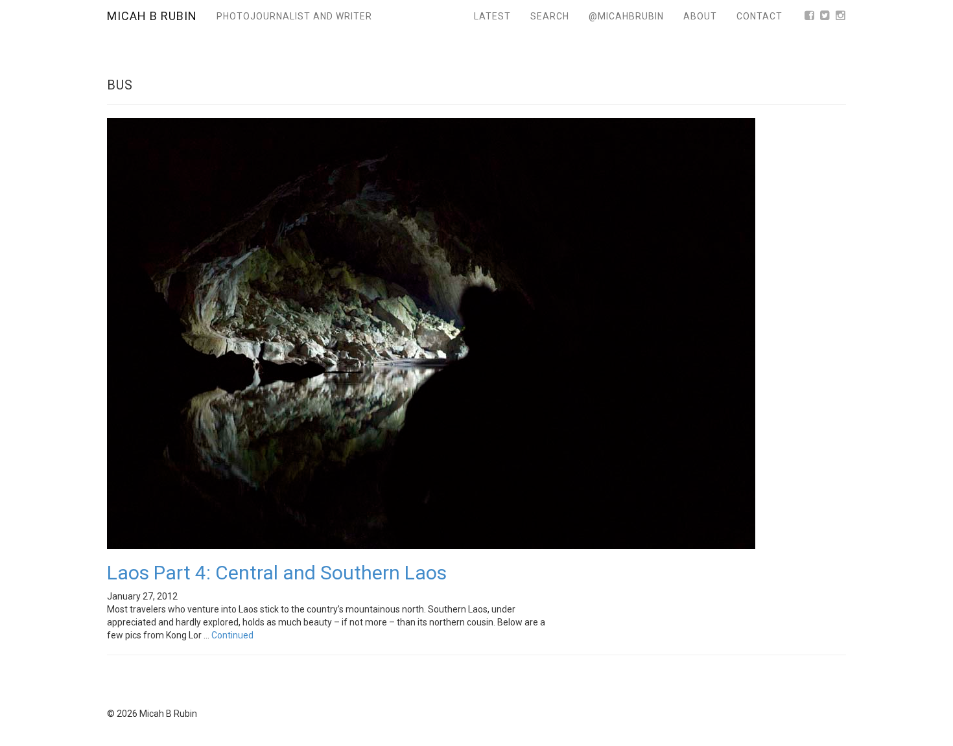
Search (549, 16)
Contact (759, 16)
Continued (232, 635)
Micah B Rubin (152, 16)
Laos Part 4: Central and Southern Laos (277, 572)
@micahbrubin (626, 16)
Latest (492, 16)
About (700, 16)
